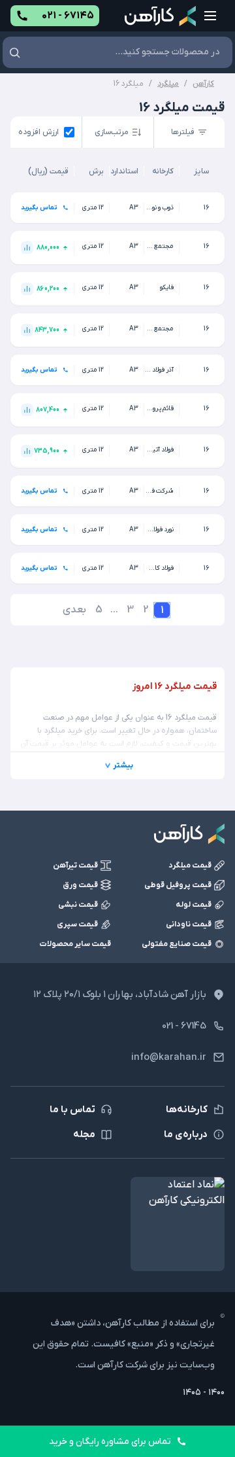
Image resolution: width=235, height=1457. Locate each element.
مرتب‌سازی (112, 132)
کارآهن (203, 84)
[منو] (210, 15)
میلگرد (168, 84)
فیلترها (183, 132)
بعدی (74, 609)
